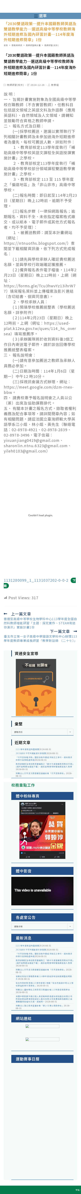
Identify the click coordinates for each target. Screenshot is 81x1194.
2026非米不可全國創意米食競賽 (31, 753)
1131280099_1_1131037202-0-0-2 (36, 580)
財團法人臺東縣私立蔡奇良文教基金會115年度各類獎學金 (43, 989)
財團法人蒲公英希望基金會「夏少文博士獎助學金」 (40, 1005)
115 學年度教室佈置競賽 (27, 749)
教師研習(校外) (15, 84)
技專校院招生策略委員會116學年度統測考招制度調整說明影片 (44, 977)
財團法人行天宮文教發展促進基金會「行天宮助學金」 (41, 773)
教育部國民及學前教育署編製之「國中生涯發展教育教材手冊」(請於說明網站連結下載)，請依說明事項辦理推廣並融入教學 (44, 765)
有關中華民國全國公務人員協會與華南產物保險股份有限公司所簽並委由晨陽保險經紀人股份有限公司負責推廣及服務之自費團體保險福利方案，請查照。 (44, 999)
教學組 (55, 84)
